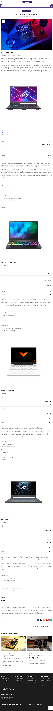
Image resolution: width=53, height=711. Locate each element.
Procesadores (17, 682)
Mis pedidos (30, 678)
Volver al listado (26, 625)
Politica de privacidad (45, 678)
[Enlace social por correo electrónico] (44, 620)
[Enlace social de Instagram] (5, 698)
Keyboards (5, 653)
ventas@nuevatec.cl (5, 678)
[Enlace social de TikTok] (10, 698)
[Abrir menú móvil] (1, 2)
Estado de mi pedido (32, 682)
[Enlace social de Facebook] (38, 620)
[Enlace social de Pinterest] (47, 620)
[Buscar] (51, 6)
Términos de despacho (46, 682)
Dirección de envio (31, 680)
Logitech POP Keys (9, 656)
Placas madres (17, 680)
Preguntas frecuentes (46, 685)
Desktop (5, 620)
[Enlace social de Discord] (12, 698)
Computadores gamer (19, 678)
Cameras (31, 653)
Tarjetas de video (18, 685)
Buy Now (3, 207)
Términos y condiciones (46, 680)
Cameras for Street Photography (36, 657)
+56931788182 (4, 680)
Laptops (28, 11)
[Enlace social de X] (41, 620)
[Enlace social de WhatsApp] (50, 620)
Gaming (24, 11)
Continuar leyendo (7, 665)
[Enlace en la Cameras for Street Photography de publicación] (39, 643)
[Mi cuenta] (51, 2)
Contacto (29, 685)
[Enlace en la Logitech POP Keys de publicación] (13, 643)
